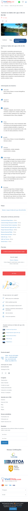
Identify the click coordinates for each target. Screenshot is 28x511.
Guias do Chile (4, 402)
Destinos (6, 5)
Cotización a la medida (6, 390)
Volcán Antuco (4, 241)
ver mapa (5, 17)
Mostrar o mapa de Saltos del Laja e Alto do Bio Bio (14, 210)
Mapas (2, 409)
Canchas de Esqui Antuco (7, 220)
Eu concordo (13, 508)
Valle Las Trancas (5, 239)
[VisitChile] (7, 2)
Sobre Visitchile (4, 382)
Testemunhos (4, 380)
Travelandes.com (5, 416)
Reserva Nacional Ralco (6, 234)
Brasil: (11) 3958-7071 (11, 361)
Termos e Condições (5, 392)
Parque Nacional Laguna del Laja (9, 227)
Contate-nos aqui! (5, 385)
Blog (2, 404)
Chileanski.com (4, 419)
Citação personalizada (6, 387)
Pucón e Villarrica (14, 260)
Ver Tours (14, 273)
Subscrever (4, 442)
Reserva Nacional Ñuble (6, 232)
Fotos (2, 407)
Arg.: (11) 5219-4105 (10, 359)
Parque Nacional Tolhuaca (7, 229)
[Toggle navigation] (26, 2)
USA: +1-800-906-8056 (11, 357)
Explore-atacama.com (6, 421)
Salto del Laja (4, 236)
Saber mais (19, 506)
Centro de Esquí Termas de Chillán (9, 222)
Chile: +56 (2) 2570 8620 (11, 355)
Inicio (2, 5)
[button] (23, 2)
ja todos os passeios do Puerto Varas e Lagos (14, 251)
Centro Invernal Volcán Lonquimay (9, 225)
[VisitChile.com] (11, 479)
